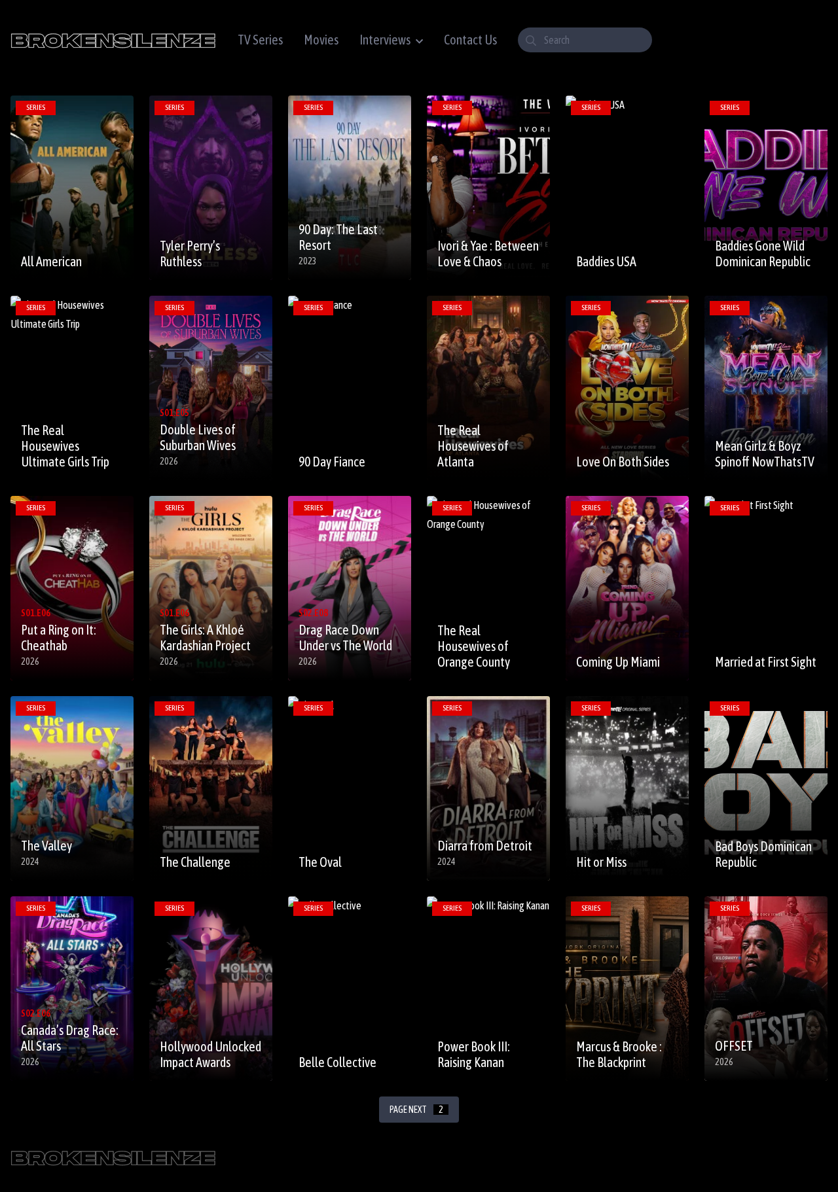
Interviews (384, 39)
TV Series (260, 39)
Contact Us (470, 39)
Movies (321, 39)
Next (416, 1109)
